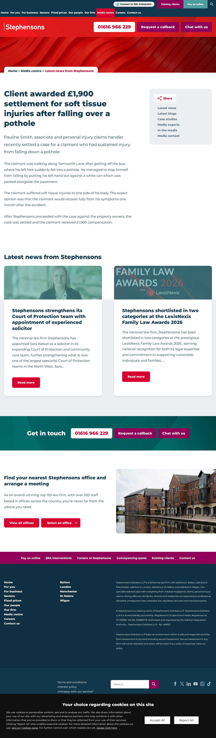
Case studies (167, 119)
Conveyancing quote (131, 558)
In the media (167, 130)
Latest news (167, 108)
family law (147, 596)
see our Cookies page (25, 727)
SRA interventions (59, 558)
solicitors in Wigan (189, 587)
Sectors (44, 12)
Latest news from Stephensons (69, 71)
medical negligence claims (179, 591)
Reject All (186, 720)
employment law (136, 600)
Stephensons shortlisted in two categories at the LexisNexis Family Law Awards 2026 (160, 316)
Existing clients (170, 4)
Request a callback (158, 27)
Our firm (90, 12)
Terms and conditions (72, 682)
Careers (120, 12)
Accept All (157, 720)
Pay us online (195, 4)
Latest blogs (167, 113)
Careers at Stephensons (94, 558)
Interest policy (67, 686)
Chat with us (196, 27)
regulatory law (170, 600)
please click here (107, 727)
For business (30, 12)
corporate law (154, 600)
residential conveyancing (181, 596)
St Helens (67, 596)
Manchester (68, 591)
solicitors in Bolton (185, 582)
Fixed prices (59, 12)
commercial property (194, 600)
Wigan (65, 600)
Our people (76, 12)
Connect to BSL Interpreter (136, 4)
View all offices (21, 523)
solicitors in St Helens (163, 587)
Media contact (169, 136)
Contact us (134, 12)
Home (5, 12)
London (65, 587)
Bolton (65, 582)
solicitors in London (140, 587)
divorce (158, 596)
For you (15, 12)
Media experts (169, 124)
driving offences (132, 596)
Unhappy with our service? (75, 691)
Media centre (105, 12)
